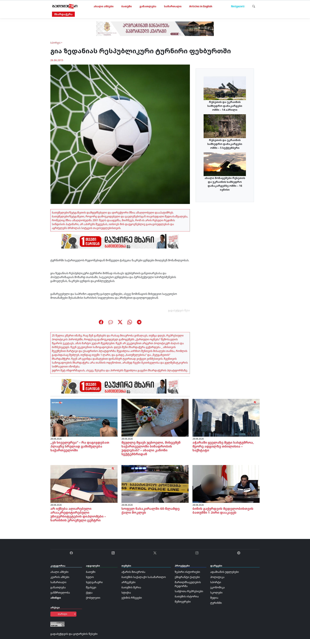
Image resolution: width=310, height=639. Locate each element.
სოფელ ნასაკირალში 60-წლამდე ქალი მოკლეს (150, 510)
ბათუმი (126, 6)
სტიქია (126, 592)
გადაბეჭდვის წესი (179, 310)
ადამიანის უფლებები (224, 572)
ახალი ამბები (104, 6)
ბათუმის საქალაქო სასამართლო (143, 577)
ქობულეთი (93, 597)
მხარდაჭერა (63, 14)
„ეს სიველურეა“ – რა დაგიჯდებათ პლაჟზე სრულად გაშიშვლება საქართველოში (79, 446)
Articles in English (200, 6)
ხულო (90, 577)
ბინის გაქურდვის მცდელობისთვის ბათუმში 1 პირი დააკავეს (222, 510)
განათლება (148, 6)
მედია (214, 597)
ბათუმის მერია (131, 587)
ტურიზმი (216, 603)
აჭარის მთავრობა (133, 572)
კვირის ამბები (59, 577)
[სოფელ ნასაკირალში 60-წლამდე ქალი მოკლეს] (155, 483)
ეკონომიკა (217, 587)
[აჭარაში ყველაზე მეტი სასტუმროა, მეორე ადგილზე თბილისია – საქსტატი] (226, 417)
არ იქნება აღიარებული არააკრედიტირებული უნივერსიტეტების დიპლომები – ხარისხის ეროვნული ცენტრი (78, 514)
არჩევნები (128, 582)
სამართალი (172, 6)
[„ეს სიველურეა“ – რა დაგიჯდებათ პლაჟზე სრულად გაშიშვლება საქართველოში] (84, 417)
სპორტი (55, 42)
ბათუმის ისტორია (187, 596)
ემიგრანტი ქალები (187, 577)
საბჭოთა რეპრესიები (189, 591)
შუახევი (91, 587)
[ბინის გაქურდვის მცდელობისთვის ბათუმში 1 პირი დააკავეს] (226, 483)
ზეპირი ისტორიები (187, 572)
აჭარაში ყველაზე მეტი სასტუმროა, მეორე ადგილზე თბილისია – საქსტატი (223, 446)
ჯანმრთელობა (60, 592)
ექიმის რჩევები (131, 597)
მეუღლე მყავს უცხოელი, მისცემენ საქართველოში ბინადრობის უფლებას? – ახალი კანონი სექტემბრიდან (151, 448)
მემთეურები (183, 601)
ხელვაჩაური (94, 582)
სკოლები (216, 592)
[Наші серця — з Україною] (64, 6)
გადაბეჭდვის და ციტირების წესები (74, 634)
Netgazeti (237, 6)
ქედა (89, 592)
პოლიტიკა (217, 577)
